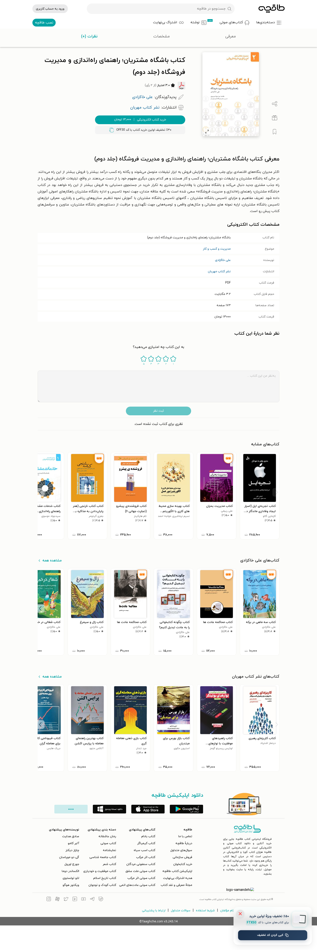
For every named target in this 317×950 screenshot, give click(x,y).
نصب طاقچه (44, 22)
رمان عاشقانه (107, 836)
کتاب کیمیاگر (146, 843)
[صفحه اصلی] (272, 9)
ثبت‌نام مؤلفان (229, 910)
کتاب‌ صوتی (108, 843)
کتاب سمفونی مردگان (140, 864)
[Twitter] (66, 899)
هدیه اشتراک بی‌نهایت (177, 878)
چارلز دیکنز (72, 850)
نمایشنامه (109, 850)
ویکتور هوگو (71, 885)
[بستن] (240, 914)
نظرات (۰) (89, 36)
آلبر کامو (73, 843)
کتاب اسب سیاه (144, 850)
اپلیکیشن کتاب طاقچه (177, 871)
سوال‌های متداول (181, 850)
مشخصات (161, 36)
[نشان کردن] (274, 131)
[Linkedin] (74, 899)
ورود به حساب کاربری (50, 9)
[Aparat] (57, 899)
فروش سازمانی (182, 857)
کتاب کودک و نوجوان (102, 885)
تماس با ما (185, 836)
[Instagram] (48, 899)
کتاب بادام (148, 836)
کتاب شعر (109, 864)
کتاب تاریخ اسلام (104, 878)
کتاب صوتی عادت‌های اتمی (137, 885)
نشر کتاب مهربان (219, 271)
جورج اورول (71, 864)
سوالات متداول (180, 910)
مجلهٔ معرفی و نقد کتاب (176, 885)
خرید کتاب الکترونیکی (140, 119)
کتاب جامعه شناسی (102, 857)
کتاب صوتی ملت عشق (140, 871)
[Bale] (101, 899)
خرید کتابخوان (182, 864)
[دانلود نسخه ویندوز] (109, 809)
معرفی (230, 36)
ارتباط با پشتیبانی (153, 910)
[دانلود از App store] (148, 809)
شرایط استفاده (205, 910)
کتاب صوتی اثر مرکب (141, 878)
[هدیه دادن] (274, 118)
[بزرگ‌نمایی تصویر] (207, 131)
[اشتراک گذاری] (274, 104)
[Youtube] (83, 899)
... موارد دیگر (71, 809)
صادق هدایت (70, 836)
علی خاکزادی (223, 260)
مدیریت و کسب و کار (217, 249)
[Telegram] (92, 899)
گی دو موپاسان (69, 857)
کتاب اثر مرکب (145, 857)
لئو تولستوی (71, 878)
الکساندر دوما (70, 871)
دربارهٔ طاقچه (183, 843)
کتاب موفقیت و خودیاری (99, 871)
